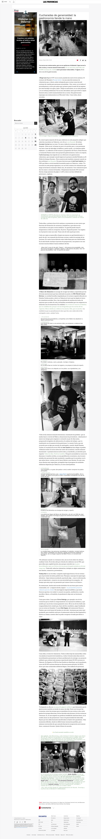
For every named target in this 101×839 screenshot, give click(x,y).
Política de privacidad (50, 834)
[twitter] (17, 71)
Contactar (28, 834)
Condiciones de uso (41, 834)
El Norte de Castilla (42, 830)
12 (35, 138)
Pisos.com (65, 830)
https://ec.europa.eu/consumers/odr (21, 827)
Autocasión (66, 826)
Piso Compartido (67, 824)
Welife (77, 824)
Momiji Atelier (57, 80)
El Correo (40, 826)
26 (35, 145)
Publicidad (57, 834)
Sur (51, 822)
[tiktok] (22, 822)
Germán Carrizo (73, 802)
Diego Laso (62, 802)
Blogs (16, 10)
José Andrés (48, 804)
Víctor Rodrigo (67, 804)
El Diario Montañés (54, 826)
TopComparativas (79, 820)
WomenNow (78, 822)
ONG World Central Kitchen (57, 804)
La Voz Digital (53, 828)
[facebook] (16, 71)
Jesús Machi (63, 474)
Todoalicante (66, 822)
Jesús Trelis (25, 16)
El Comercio (53, 818)
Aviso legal (34, 834)
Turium (77, 826)
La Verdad (53, 830)
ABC (39, 820)
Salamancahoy (66, 820)
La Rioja (40, 828)
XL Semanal (78, 818)
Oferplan (65, 828)
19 (35, 141)
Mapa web (63, 834)
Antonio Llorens (46, 802)
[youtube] (25, 822)
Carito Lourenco (53, 802)
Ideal (52, 820)
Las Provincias (53, 824)
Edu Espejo (67, 802)
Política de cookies (69, 834)
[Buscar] (35, 123)
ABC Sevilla (41, 822)
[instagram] (20, 822)
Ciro (58, 802)
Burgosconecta (66, 818)
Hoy (39, 824)
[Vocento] (43, 816)
